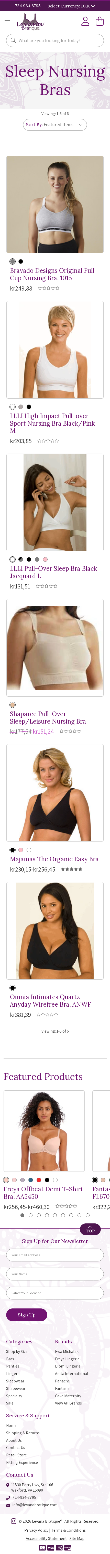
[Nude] (12, 704)
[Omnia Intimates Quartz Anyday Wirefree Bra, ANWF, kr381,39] (55, 931)
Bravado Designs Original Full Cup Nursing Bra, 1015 (52, 274)
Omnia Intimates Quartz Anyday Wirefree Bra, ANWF (50, 1001)
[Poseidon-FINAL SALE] (55, 1180)
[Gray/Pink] (20, 406)
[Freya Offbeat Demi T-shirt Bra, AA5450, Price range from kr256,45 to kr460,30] (44, 1131)
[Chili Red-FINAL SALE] (38, 1180)
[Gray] (37, 559)
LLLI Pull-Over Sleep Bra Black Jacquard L (53, 572)
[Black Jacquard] (20, 559)
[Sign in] (85, 22)
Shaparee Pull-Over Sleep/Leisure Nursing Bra (48, 717)
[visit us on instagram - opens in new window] (13, 1522)
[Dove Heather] (12, 261)
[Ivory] (28, 850)
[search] (13, 40)
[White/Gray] (12, 406)
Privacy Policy (36, 1530)
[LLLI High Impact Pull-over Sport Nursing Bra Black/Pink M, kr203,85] (55, 350)
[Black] (20, 261)
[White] (12, 559)
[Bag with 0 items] (100, 22)
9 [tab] (88, 1215)
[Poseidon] (30, 1180)
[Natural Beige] (6, 1180)
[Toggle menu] (7, 22)
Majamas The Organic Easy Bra (54, 859)
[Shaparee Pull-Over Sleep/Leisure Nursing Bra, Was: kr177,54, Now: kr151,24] (55, 648)
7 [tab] (71, 1215)
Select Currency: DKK (69, 5)
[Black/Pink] (28, 406)
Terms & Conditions (68, 1530)
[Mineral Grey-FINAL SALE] (22, 1180)
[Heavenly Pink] (20, 850)
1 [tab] (22, 1215)
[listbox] (61, 124)
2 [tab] (30, 1215)
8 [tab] (79, 1215)
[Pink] (45, 559)
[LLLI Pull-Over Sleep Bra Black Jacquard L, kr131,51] (55, 502)
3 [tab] (39, 1215)
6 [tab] (63, 1215)
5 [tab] (55, 1215)
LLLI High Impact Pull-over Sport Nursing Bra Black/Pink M (52, 424)
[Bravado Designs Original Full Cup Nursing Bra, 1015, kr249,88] (55, 204)
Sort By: (34, 124)
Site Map (77, 1538)
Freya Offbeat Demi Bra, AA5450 (43, 1193)
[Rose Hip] (14, 1180)
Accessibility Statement (46, 1538)
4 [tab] (47, 1215)
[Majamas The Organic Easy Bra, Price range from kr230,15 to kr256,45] (55, 793)
